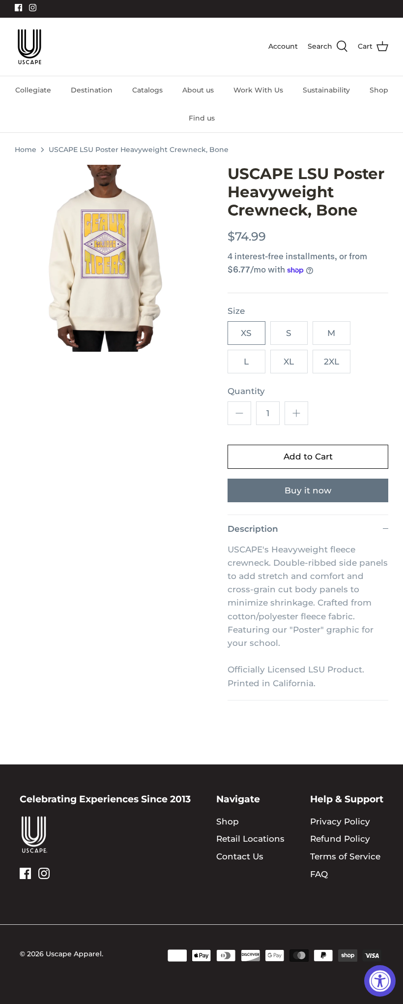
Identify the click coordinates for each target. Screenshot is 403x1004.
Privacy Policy (340, 821)
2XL (331, 361)
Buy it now (308, 490)
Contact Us (239, 856)
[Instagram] (32, 7)
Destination (92, 90)
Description (253, 529)
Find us (202, 118)
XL (289, 361)
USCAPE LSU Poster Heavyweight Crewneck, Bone (139, 149)
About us (198, 90)
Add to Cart (308, 456)
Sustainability (326, 90)
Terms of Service (345, 856)
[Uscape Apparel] (29, 47)
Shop (379, 90)
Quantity (246, 391)
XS (246, 333)
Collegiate (33, 90)
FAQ (319, 874)
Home (25, 149)
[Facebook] (18, 7)
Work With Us (258, 90)
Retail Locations (250, 839)
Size (236, 311)
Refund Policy (340, 839)
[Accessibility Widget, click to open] (380, 981)
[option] (108, 258)
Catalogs (147, 90)
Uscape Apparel (74, 953)
